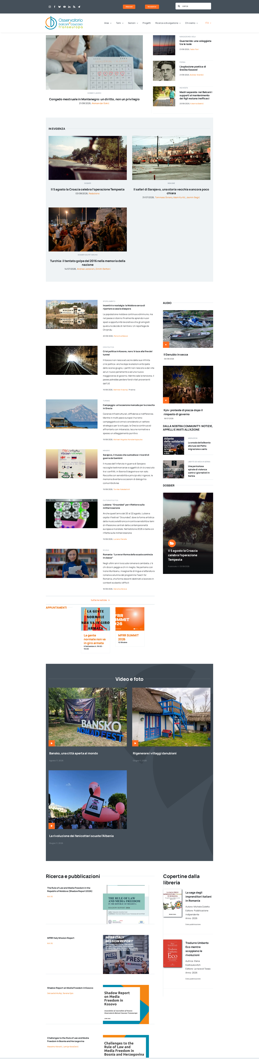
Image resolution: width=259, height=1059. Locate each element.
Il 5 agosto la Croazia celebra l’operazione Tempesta (88, 189)
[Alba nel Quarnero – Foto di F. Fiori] (164, 36)
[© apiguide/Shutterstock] (72, 346)
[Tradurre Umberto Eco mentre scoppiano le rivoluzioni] (172, 940)
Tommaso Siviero (163, 197)
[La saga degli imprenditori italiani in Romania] (172, 890)
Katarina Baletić (197, 103)
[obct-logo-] (64, 14)
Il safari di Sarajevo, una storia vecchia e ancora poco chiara (171, 191)
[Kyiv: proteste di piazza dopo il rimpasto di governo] (188, 367)
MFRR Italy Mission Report (60, 937)
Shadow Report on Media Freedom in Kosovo (70, 987)
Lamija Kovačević (71, 1046)
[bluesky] (59, 7)
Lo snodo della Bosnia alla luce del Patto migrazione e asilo (199, 446)
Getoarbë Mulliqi (54, 993)
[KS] (126, 985)
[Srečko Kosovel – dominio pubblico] (164, 61)
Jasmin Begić (193, 197)
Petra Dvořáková (121, 336)
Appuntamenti (56, 607)
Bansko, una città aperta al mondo (73, 753)
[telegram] (79, 7)
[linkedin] (69, 7)
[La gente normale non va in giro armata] (95, 619)
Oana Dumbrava (120, 589)
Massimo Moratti (54, 1046)
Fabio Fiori (194, 49)
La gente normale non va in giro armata (95, 639)
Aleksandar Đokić (100, 103)
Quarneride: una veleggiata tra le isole (195, 42)
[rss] (74, 7)
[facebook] (55, 7)
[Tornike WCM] (72, 450)
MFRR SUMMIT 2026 (128, 637)
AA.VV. (50, 896)
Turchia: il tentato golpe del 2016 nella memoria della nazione (87, 263)
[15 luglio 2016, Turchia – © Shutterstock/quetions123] (88, 208)
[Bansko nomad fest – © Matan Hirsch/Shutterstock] (88, 688)
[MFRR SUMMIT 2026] (129, 619)
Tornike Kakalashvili (121, 489)
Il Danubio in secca (176, 354)
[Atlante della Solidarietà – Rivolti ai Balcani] (173, 437)
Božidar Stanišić (197, 75)
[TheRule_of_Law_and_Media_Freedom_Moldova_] (126, 885)
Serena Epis (68, 993)
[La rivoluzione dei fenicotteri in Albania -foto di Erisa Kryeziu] (88, 771)
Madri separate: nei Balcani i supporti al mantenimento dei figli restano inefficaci (196, 95)
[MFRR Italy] (126, 936)
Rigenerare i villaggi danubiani (155, 753)
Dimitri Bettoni (103, 268)
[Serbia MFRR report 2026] (173, 461)
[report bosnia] (126, 1036)
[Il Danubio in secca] (188, 312)
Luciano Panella (120, 539)
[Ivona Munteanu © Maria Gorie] (72, 549)
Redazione (94, 193)
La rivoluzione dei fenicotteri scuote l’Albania (81, 836)
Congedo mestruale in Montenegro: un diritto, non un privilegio (94, 99)
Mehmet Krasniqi (120, 389)
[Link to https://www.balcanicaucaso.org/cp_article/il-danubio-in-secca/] (166, 345)
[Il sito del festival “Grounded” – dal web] (72, 500)
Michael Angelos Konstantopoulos (127, 439)
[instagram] (50, 7)
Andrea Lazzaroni (86, 268)
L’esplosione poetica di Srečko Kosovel (193, 68)
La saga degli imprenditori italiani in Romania (198, 896)
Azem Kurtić (179, 197)
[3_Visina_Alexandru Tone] (171, 688)
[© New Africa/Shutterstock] (164, 87)
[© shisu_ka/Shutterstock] (94, 36)
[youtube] (64, 7)
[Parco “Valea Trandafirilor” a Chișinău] (72, 301)
